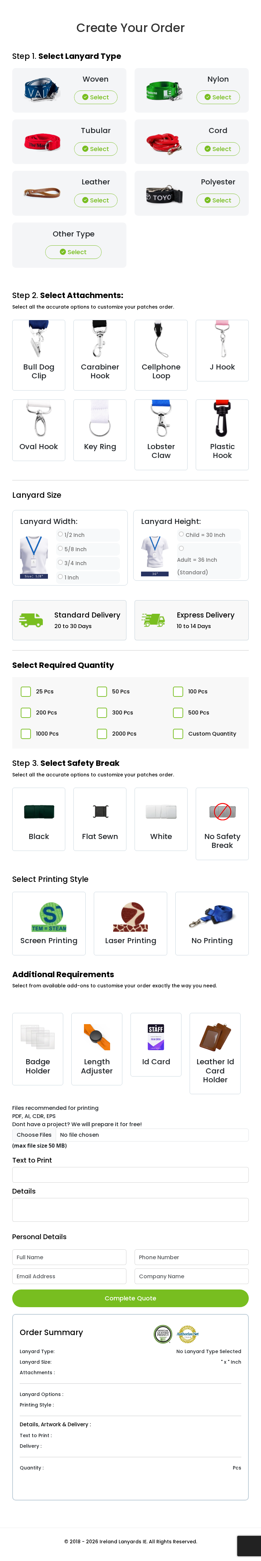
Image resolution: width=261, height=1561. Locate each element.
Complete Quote (130, 1298)
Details (24, 1191)
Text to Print (32, 1160)
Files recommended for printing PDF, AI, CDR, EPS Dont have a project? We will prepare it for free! (77, 1116)
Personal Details (39, 1237)
